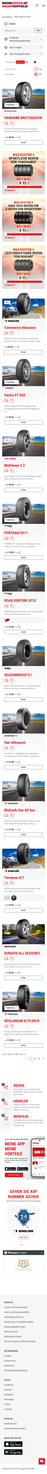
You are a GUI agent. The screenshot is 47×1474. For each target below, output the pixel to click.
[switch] (36, 62)
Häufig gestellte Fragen (14, 1327)
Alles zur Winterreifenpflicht (16, 1312)
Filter (38, 31)
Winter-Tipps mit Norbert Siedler (18, 1322)
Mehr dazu (23, 1237)
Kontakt (7, 1356)
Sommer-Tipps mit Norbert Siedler (19, 1341)
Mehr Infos (35, 1252)
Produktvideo (10, 105)
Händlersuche (10, 1423)
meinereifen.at (7, 17)
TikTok (7, 1404)
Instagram (9, 1394)
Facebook (8, 1385)
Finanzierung (10, 62)
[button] (19, 1244)
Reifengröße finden (13, 1336)
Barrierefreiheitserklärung (15, 1370)
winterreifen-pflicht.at (14, 1317)
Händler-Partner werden (15, 1428)
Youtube (8, 1389)
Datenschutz (10, 1361)
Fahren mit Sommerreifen (16, 1307)
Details (23, 142)
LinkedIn (8, 1409)
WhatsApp (9, 1399)
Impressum (9, 1365)
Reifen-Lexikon (11, 1331)
